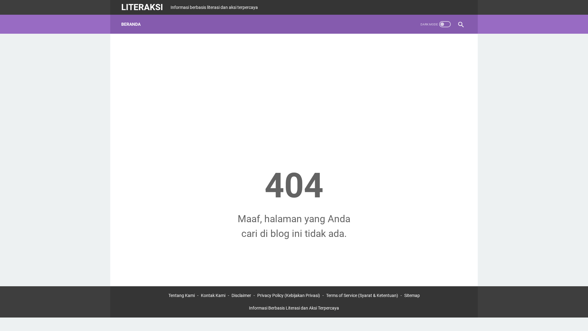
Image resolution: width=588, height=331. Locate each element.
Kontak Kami (213, 295)
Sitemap (412, 295)
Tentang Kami (181, 295)
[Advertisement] (294, 88)
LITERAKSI (142, 7)
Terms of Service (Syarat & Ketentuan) (362, 295)
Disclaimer (241, 295)
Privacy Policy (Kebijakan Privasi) (288, 295)
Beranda (131, 24)
